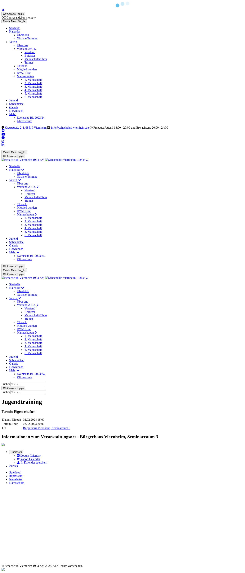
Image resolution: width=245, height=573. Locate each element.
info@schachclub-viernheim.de (70, 127)
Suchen (6, 384)
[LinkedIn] (3, 144)
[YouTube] (3, 134)
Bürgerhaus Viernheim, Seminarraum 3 (46, 428)
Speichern (16, 452)
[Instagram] (3, 141)
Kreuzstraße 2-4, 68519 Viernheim (26, 127)
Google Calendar (30, 455)
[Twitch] (3, 131)
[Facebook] (3, 138)
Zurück (13, 466)
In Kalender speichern (33, 462)
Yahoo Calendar (30, 459)
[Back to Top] (3, 10)
